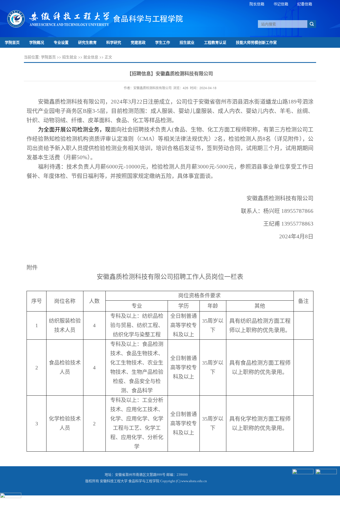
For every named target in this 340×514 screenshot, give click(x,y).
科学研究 (113, 42)
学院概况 (36, 42)
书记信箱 (280, 3)
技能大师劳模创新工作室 (256, 42)
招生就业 (187, 42)
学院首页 (12, 42)
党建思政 (138, 42)
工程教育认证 (215, 42)
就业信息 (90, 56)
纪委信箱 (304, 3)
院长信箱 (256, 3)
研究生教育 (87, 42)
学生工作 (162, 42)
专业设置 (61, 42)
